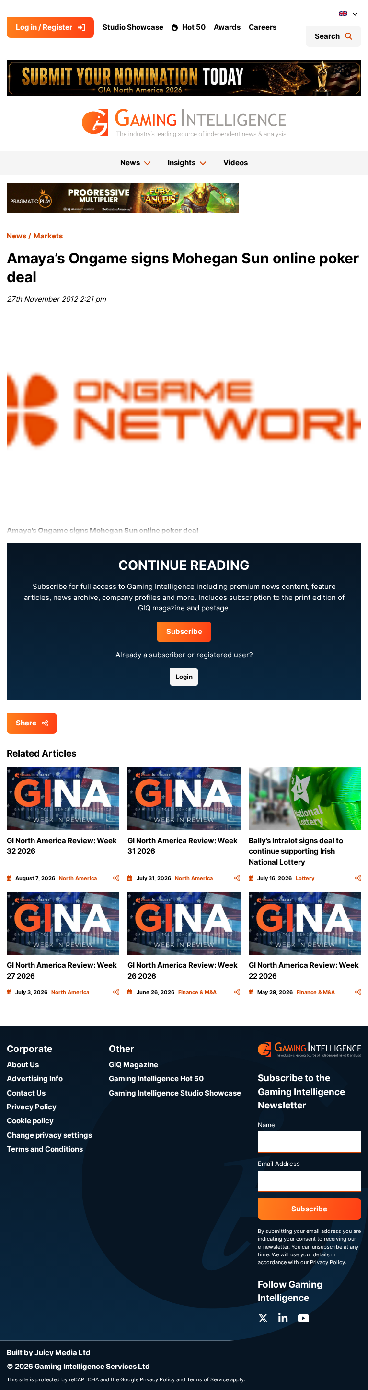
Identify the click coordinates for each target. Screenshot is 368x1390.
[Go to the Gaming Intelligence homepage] (184, 123)
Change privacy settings (49, 1135)
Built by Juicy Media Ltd (49, 1352)
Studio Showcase (133, 27)
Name (266, 1125)
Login (184, 676)
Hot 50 (194, 27)
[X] (263, 1318)
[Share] (116, 878)
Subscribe (184, 631)
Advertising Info (35, 1078)
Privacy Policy (32, 1106)
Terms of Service (208, 1379)
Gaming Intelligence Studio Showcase (175, 1092)
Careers (262, 27)
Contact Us (26, 1092)
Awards (227, 27)
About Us (23, 1064)
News (16, 235)
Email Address (279, 1163)
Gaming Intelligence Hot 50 (156, 1078)
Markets (48, 235)
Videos (235, 162)
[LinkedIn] (283, 1318)
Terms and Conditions (45, 1148)
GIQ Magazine (133, 1064)
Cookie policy (30, 1120)
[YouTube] (304, 1318)
